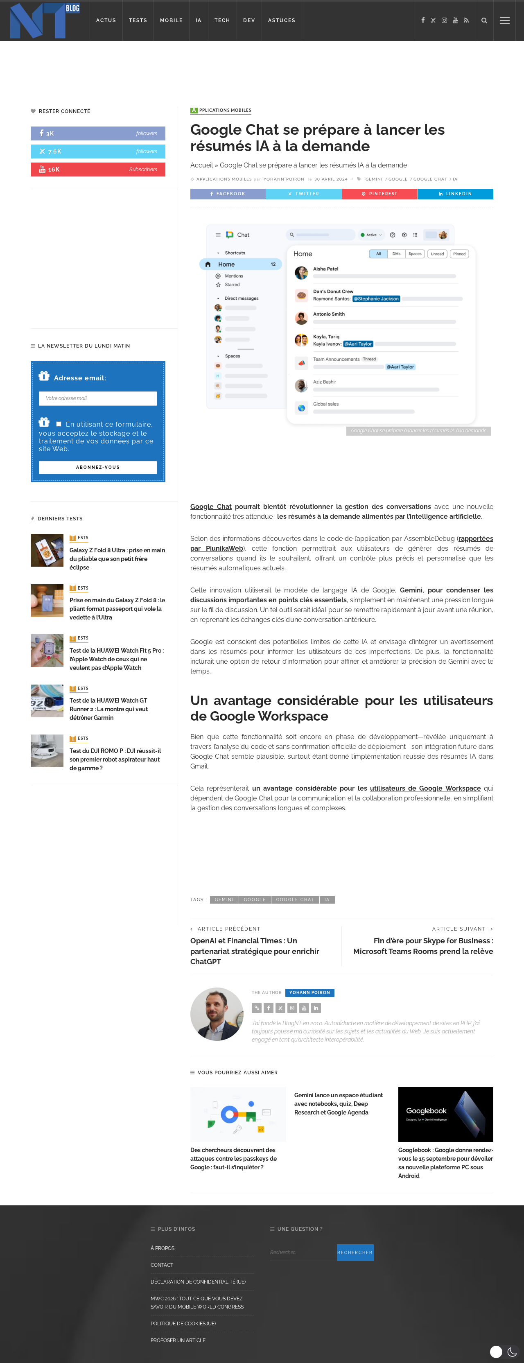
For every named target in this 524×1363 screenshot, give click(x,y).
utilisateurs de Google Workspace (425, 788)
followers (146, 133)
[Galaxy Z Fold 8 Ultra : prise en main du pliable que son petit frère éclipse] (47, 550)
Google (398, 179)
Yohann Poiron (284, 179)
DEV (249, 20)
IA (199, 20)
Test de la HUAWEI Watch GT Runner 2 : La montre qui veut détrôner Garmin (109, 709)
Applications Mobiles (221, 110)
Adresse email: (80, 378)
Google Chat (430, 179)
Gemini (374, 179)
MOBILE (171, 20)
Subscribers (143, 169)
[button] (504, 1352)
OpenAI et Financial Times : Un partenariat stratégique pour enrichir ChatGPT (254, 950)
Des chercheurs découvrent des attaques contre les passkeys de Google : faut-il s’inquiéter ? (233, 1159)
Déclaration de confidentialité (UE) (198, 1282)
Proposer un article (178, 1340)
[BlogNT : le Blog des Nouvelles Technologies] (44, 20)
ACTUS (106, 20)
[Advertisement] (157, 67)
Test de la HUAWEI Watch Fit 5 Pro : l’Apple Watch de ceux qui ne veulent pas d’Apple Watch (117, 659)
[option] (238, 1129)
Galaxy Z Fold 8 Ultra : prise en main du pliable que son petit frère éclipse (117, 559)
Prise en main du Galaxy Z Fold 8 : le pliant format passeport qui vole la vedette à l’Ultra (117, 609)
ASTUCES (282, 20)
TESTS (138, 20)
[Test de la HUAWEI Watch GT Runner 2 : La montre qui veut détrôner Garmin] (47, 700)
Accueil (201, 165)
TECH (222, 20)
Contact (162, 1265)
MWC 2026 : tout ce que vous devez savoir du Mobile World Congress (197, 1303)
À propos (162, 1248)
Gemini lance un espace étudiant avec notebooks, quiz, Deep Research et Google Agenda (338, 1104)
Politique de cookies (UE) (183, 1324)
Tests (79, 538)
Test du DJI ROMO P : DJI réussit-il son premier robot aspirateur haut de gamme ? (115, 759)
